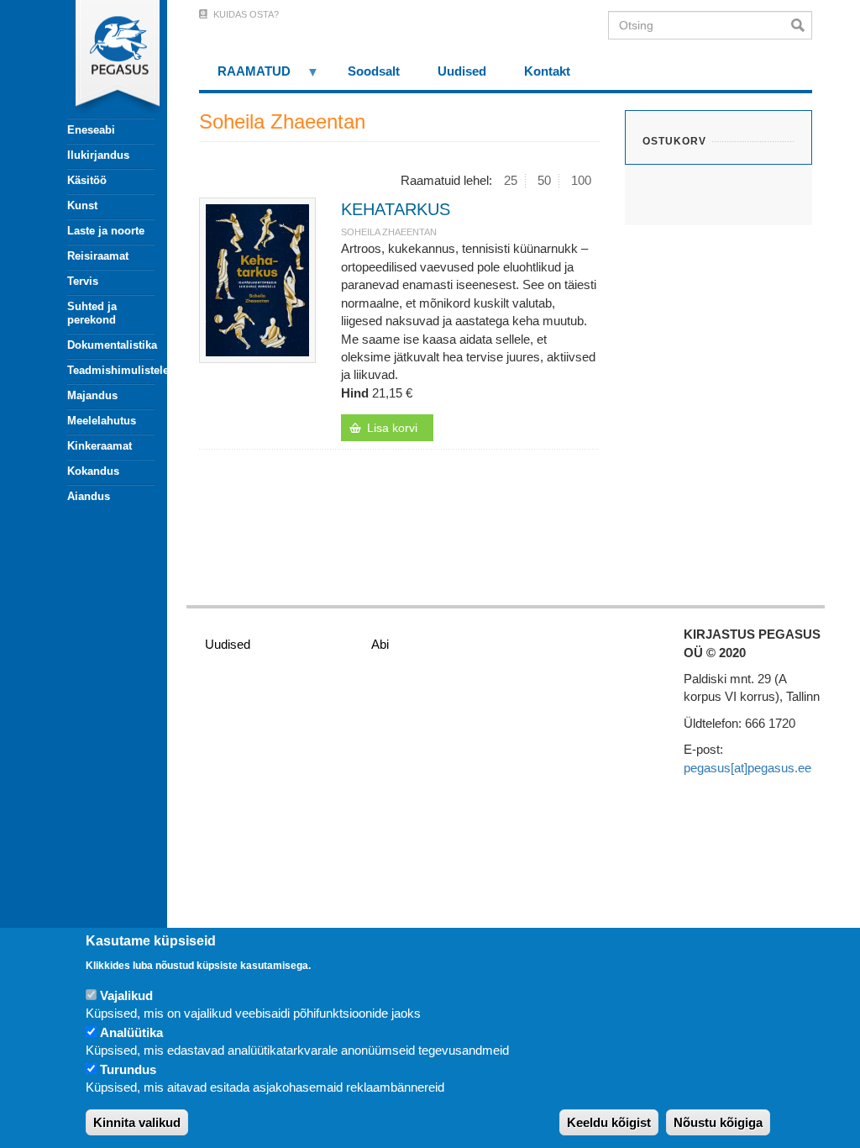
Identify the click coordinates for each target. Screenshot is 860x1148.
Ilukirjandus (98, 155)
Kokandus (93, 471)
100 (581, 180)
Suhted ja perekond (92, 313)
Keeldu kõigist (609, 1122)
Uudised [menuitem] (462, 71)
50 (544, 180)
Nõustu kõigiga (718, 1122)
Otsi (801, 25)
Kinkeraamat (99, 446)
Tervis (82, 281)
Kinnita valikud (137, 1122)
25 (510, 180)
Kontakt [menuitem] (547, 71)
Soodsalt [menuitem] (374, 71)
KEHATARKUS (395, 209)
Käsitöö (87, 180)
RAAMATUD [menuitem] (245, 77)
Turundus (128, 1069)
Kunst (82, 205)
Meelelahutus (101, 420)
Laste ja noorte (105, 230)
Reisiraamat (97, 256)
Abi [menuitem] (380, 644)
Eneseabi (91, 130)
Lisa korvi (392, 427)
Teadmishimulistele (111, 370)
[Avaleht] (101, 59)
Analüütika (131, 1032)
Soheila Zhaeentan (389, 232)
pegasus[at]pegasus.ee (747, 768)
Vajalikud (126, 995)
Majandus (92, 395)
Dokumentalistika (111, 345)
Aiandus (88, 496)
